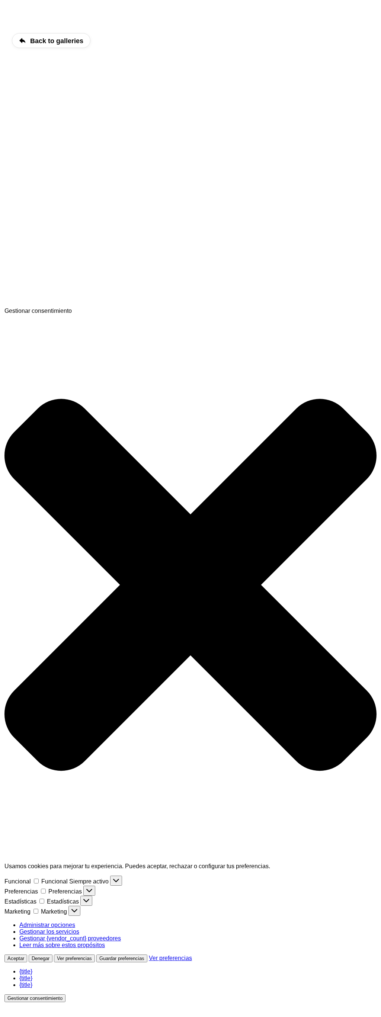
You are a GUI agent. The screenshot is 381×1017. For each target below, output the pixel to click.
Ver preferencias (74, 958)
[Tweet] (60, 247)
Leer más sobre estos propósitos (62, 945)
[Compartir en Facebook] (60, 189)
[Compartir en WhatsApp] (60, 304)
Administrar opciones (47, 925)
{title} (25, 971)
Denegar (40, 958)
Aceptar (15, 958)
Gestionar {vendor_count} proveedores (70, 938)
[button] (190, 585)
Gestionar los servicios (49, 931)
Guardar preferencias (121, 958)
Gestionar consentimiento (35, 998)
